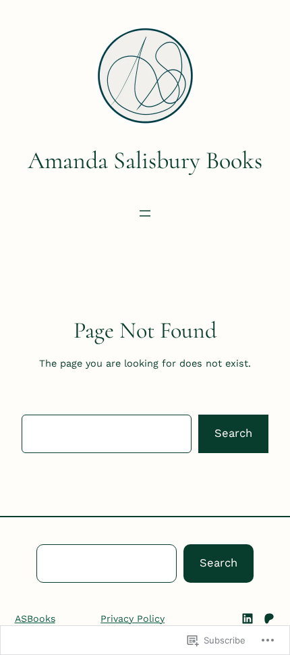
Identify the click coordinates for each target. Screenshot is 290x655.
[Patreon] (269, 618)
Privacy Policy (132, 618)
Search (233, 433)
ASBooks (35, 618)
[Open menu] (145, 213)
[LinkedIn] (247, 618)
